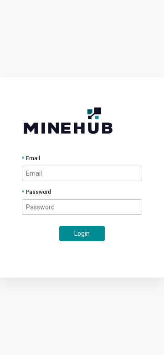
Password (38, 192)
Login (82, 233)
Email (33, 158)
